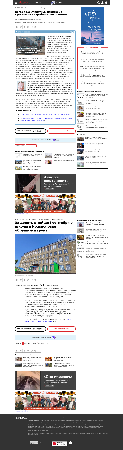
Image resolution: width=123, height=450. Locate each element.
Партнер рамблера (44, 442)
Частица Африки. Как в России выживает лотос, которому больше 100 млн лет (96, 102)
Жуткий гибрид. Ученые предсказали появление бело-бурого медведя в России (97, 127)
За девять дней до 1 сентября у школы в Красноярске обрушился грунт (93, 83)
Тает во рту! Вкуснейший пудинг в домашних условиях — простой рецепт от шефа (96, 114)
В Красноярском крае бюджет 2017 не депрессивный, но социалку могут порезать (32, 168)
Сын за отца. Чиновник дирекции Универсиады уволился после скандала (64, 155)
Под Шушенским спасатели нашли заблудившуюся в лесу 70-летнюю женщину (92, 68)
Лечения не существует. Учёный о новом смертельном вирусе (96, 230)
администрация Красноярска (24, 275)
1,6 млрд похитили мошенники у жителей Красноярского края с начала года (32, 359)
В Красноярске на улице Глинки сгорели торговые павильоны (92, 52)
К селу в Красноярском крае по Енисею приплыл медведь (92, 60)
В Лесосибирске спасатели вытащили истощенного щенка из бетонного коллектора (64, 365)
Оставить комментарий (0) (61, 131)
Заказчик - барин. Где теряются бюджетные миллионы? (32, 154)
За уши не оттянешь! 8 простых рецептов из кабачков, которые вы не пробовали (97, 237)
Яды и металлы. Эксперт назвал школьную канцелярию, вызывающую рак (95, 108)
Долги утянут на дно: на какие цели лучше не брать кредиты (95, 163)
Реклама (39, 417)
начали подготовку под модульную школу (48, 320)
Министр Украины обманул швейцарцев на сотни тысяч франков (96, 138)
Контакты (31, 417)
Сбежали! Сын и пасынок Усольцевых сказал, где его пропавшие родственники (97, 121)
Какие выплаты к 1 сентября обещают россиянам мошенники (96, 150)
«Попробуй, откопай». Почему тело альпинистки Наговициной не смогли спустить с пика (96, 224)
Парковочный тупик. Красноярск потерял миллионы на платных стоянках (46, 118)
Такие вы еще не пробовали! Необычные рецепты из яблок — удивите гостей (63, 359)
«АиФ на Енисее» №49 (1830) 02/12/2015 (53, 22)
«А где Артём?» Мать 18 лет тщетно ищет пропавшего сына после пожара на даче (96, 256)
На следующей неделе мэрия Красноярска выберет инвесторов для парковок (33, 162)
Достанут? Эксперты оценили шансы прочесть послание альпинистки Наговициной (97, 95)
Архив (24, 22)
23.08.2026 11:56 (19, 219)
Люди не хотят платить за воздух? (32, 120)
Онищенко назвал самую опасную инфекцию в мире (95, 157)
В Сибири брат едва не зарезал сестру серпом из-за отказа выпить (92, 76)
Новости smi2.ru (21, 214)
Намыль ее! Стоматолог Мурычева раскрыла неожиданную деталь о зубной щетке (96, 250)
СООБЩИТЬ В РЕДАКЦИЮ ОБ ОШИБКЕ (64, 417)
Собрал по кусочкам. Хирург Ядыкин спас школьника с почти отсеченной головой (97, 243)
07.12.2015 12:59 (19, 8)
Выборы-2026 (48, 417)
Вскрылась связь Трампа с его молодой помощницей (94, 144)
